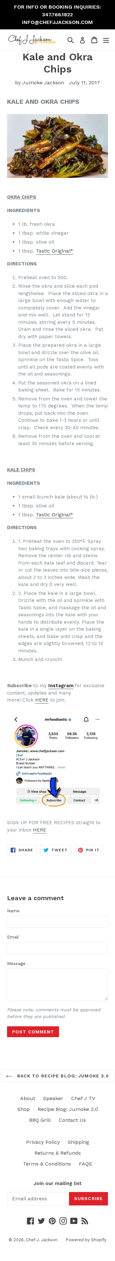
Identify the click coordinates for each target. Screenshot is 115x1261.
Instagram (60, 685)
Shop (23, 1109)
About (27, 1098)
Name (13, 910)
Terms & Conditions (47, 1164)
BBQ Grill (40, 1120)
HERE (42, 700)
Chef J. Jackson (41, 1239)
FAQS (85, 1164)
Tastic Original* (54, 251)
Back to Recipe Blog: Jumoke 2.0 (62, 1075)
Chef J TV (83, 1098)
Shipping (78, 1142)
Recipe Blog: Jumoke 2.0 (68, 1109)
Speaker (53, 1098)
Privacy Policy (43, 1142)
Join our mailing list (57, 1183)
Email (13, 936)
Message (16, 963)
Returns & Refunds (57, 1153)
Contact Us (72, 1120)
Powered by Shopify (85, 1239)
